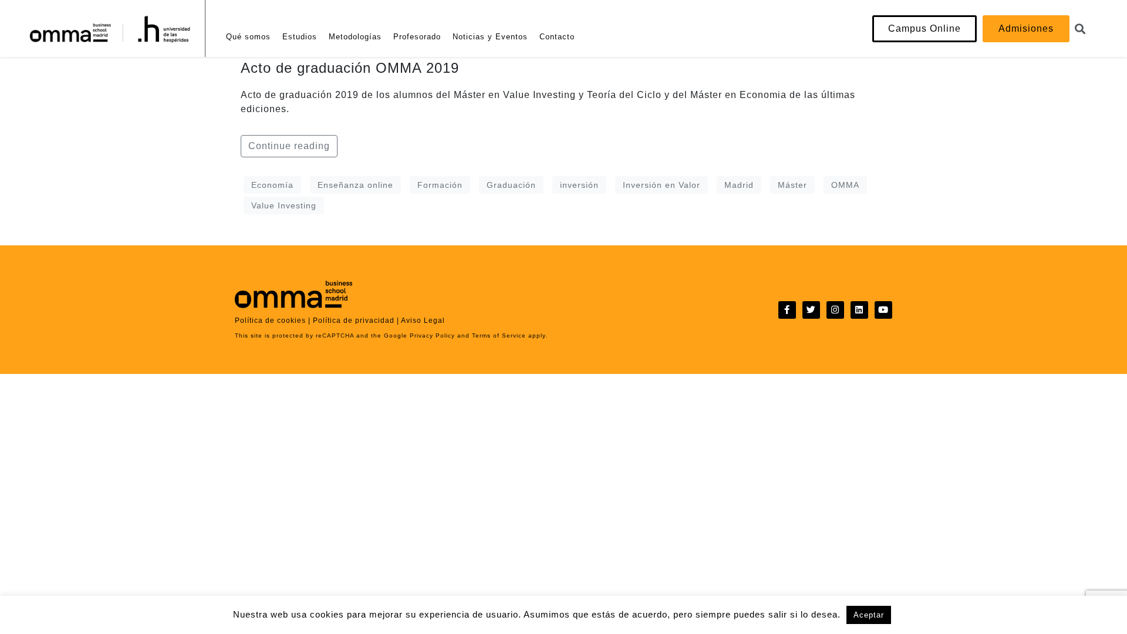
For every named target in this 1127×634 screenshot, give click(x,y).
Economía (272, 185)
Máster (792, 185)
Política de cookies (270, 320)
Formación (440, 185)
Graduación (511, 185)
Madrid (739, 185)
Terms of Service (498, 335)
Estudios (299, 36)
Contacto (557, 36)
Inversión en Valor (661, 185)
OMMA (845, 185)
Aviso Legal (423, 320)
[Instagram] (835, 310)
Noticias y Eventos (490, 36)
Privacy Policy (431, 335)
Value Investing (283, 205)
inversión (579, 185)
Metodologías (355, 36)
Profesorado (417, 36)
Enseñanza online (355, 185)
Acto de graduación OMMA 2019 (350, 68)
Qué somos (248, 36)
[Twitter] (811, 310)
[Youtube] (883, 310)
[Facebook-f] (787, 310)
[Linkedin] (859, 310)
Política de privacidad (353, 320)
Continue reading (289, 146)
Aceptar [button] (868, 615)
